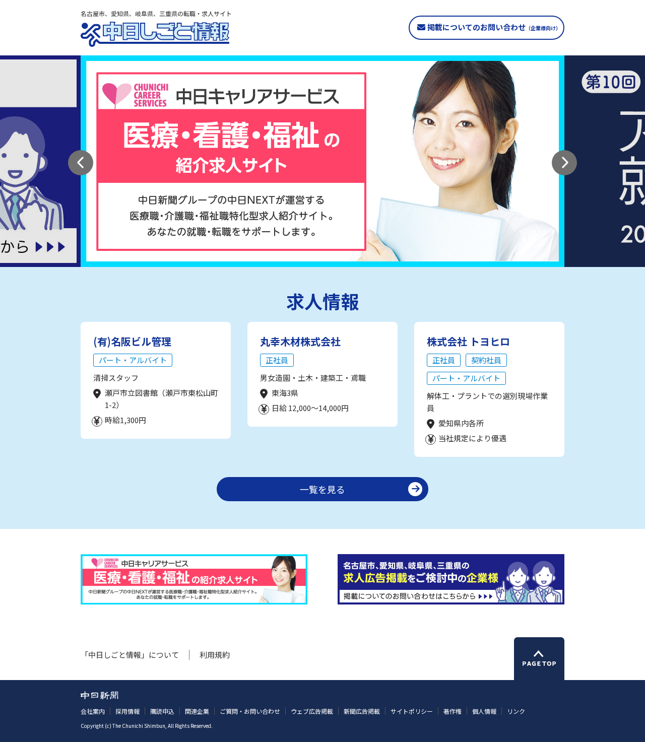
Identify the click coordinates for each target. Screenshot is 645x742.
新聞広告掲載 (362, 711)
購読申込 (162, 711)
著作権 (452, 711)
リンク (516, 711)
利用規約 (215, 654)
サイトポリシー (412, 711)
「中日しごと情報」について (130, 654)
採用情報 (127, 711)
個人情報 (484, 711)
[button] (80, 162)
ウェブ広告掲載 (312, 711)
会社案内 (93, 711)
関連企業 (197, 711)
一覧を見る (322, 489)
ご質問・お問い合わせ (250, 711)
